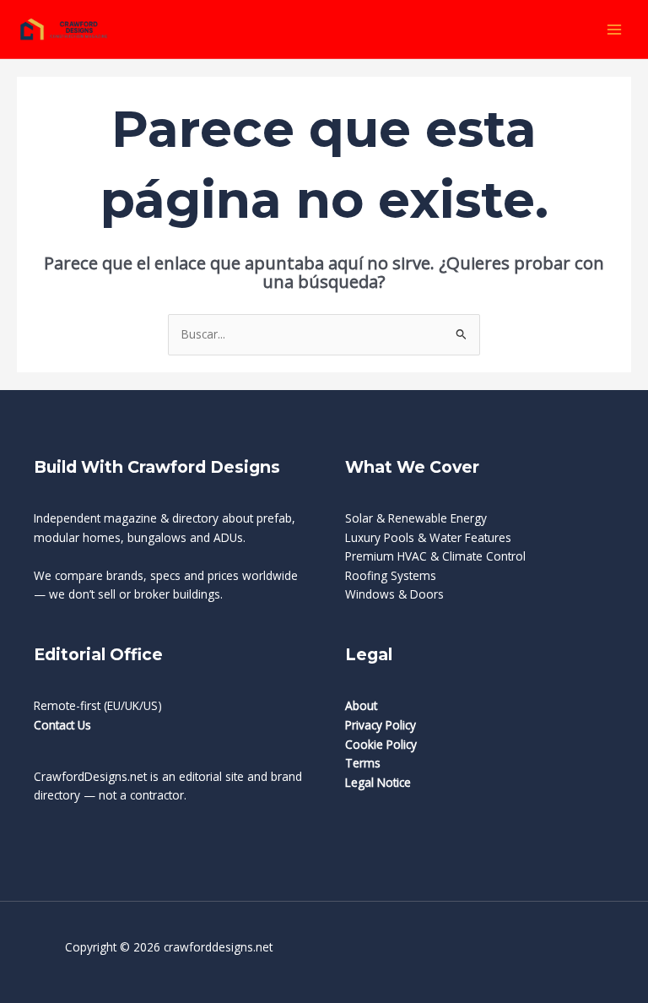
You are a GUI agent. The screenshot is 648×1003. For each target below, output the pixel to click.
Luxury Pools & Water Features (428, 537)
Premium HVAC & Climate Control (435, 556)
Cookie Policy (381, 744)
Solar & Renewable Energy (416, 518)
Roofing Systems (390, 575)
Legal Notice (378, 782)
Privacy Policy (380, 725)
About (361, 705)
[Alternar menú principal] (614, 29)
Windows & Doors (394, 594)
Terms (363, 763)
